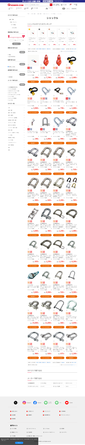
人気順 (37, 48)
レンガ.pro (47, 428)
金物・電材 (11, 19)
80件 (72, 362)
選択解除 (22, 52)
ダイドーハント (69, 383)
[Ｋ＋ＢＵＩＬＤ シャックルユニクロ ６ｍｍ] (33, 60)
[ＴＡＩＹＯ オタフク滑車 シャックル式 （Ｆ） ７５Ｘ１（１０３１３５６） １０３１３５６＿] (46, 60)
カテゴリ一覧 (11, 8)
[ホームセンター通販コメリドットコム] (15, 5)
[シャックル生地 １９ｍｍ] (58, 91)
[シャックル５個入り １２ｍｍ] (46, 91)
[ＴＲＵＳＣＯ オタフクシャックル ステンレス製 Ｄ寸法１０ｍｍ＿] (71, 306)
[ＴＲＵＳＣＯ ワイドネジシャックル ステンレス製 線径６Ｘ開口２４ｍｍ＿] (33, 336)
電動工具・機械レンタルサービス (35, 435)
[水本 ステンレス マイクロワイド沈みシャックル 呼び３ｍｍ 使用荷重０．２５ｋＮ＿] (71, 214)
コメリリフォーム (32, 428)
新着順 (40, 48)
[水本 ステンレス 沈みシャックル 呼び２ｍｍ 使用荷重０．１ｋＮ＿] (33, 183)
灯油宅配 (30, 432)
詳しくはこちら (58, 1)
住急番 (62, 428)
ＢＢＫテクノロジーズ (57, 383)
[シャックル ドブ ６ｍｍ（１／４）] (33, 122)
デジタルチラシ (19, 8)
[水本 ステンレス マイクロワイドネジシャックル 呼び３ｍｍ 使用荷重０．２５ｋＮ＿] (58, 214)
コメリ (67, 386)
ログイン (68, 8)
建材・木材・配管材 (11, 112)
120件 (75, 362)
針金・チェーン (13, 22)
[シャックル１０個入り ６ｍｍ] (71, 91)
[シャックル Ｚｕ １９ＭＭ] (58, 122)
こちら (35, 439)
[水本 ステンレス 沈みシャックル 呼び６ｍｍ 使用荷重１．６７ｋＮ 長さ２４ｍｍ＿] (46, 183)
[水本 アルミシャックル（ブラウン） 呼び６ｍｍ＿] (71, 183)
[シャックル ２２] (46, 122)
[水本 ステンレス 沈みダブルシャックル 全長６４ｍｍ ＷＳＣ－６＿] (33, 214)
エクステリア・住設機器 (12, 117)
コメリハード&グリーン (50, 432)
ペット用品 (10, 135)
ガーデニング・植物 (11, 122)
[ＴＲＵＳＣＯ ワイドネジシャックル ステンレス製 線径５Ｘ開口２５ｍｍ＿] (58, 336)
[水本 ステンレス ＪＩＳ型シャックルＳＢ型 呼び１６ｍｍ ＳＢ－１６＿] (33, 306)
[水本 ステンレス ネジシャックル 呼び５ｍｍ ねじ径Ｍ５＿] (71, 152)
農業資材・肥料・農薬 (12, 120)
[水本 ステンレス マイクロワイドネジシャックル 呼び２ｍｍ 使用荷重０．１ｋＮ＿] (58, 244)
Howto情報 (26, 8)
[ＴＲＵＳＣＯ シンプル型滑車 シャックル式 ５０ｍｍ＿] (33, 275)
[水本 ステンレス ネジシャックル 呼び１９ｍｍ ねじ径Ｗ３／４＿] (71, 244)
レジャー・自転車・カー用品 (13, 132)
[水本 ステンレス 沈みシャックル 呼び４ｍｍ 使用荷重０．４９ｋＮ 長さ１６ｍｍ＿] (46, 152)
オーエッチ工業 (56, 386)
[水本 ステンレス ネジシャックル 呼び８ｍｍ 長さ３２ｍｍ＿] (33, 244)
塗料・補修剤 (10, 115)
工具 (9, 107)
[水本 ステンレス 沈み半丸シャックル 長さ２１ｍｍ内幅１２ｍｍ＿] (58, 275)
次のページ (73, 51)
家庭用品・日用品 (11, 137)
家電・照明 (10, 130)
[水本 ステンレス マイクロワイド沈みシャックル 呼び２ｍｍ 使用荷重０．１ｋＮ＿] (46, 244)
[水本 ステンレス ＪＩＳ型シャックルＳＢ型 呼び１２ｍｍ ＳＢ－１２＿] (46, 306)
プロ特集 (13, 435)
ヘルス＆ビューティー (12, 142)
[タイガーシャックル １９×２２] (33, 91)
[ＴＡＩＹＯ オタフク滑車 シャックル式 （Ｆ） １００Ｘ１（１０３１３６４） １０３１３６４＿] (58, 60)
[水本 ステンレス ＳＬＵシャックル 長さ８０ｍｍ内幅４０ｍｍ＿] (71, 275)
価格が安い (44, 48)
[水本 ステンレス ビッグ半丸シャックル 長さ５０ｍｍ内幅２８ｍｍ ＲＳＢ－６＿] (58, 306)
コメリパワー (64, 432)
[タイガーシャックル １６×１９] (71, 60)
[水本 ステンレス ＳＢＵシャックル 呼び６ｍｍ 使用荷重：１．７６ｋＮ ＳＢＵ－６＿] (71, 122)
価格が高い (49, 48)
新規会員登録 (74, 8)
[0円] (8, 37)
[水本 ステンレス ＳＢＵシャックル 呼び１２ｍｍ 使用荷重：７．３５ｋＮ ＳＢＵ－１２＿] (33, 152)
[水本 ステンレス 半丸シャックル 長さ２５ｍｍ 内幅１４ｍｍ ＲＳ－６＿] (46, 214)
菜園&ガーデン (15, 432)
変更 (63, 8)
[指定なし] (23, 37)
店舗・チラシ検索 (34, 8)
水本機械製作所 (31, 383)
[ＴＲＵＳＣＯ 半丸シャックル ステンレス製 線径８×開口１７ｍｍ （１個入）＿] (46, 336)
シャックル (14, 27)
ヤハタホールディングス (33, 386)
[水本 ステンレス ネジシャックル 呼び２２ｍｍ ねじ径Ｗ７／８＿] (46, 275)
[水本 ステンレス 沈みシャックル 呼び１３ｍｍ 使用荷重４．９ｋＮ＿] (58, 183)
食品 (9, 147)
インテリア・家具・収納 (12, 127)
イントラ (42, 386)
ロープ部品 (13, 24)
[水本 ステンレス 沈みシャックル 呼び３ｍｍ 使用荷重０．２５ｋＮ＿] (58, 152)
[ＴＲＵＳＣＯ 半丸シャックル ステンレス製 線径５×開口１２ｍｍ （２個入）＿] (71, 336)
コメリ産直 (14, 428)
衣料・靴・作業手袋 (11, 125)
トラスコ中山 (43, 383)
